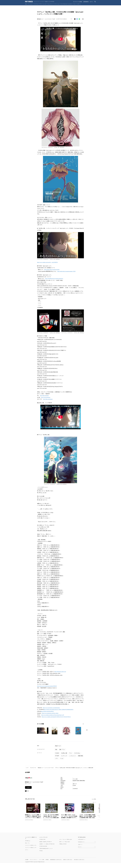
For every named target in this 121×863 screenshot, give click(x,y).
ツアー (56, 758)
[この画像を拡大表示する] (42, 730)
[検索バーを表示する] (95, 2)
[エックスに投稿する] (75, 19)
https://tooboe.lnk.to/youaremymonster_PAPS (66, 271)
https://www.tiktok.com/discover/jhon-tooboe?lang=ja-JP (52, 715)
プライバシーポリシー (33, 859)
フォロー (28, 787)
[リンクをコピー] (83, 19)
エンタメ (45, 4)
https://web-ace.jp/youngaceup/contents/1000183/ (47, 686)
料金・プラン (27, 843)
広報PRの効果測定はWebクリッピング (46, 848)
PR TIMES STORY (42, 839)
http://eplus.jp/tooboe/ (44, 395)
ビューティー (50, 4)
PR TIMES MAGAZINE (43, 846)
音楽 (56, 749)
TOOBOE (57, 753)
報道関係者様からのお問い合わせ (56, 859)
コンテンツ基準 (41, 859)
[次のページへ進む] (87, 730)
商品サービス (58, 745)
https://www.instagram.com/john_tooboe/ (50, 713)
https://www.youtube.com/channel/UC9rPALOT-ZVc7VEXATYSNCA (56, 716)
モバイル (36, 4)
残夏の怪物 (80, 755)
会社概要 (26, 859)
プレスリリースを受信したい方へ (31, 845)
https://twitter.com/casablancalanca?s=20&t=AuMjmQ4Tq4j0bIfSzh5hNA (58, 709)
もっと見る (94, 799)
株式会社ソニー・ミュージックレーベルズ (45, 767)
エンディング (64, 755)
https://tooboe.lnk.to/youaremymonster (51, 269)
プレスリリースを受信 (77, 1)
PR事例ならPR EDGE (62, 843)
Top (26, 4)
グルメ (74, 4)
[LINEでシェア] (79, 19)
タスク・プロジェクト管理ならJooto (65, 839)
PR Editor (41, 850)
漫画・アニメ (62, 749)
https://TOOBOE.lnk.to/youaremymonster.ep (54, 278)
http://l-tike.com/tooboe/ (48, 399)
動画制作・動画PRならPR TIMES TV (46, 841)
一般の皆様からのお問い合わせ (79, 859)
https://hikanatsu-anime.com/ (60, 671)
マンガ (61, 758)
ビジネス (70, 4)
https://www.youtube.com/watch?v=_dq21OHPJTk (47, 262)
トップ (27, 767)
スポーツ (79, 4)
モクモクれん (77, 753)
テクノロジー (30, 4)
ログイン (91, 1)
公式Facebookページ (81, 839)
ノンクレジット (72, 755)
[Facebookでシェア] (77, 19)
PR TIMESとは (27, 840)
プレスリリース (33, 767)
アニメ (70, 753)
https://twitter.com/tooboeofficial (47, 711)
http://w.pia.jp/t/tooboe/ (45, 397)
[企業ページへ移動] (29, 778)
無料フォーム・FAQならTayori (64, 841)
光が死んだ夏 (64, 753)
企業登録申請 (85, 1)
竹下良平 (57, 755)
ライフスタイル (64, 4)
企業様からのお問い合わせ (67, 859)
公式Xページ (80, 844)
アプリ (40, 4)
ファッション (57, 4)
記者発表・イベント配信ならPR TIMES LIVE (47, 843)
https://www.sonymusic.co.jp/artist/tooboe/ (51, 707)
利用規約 (47, 859)
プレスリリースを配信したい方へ (31, 847)
